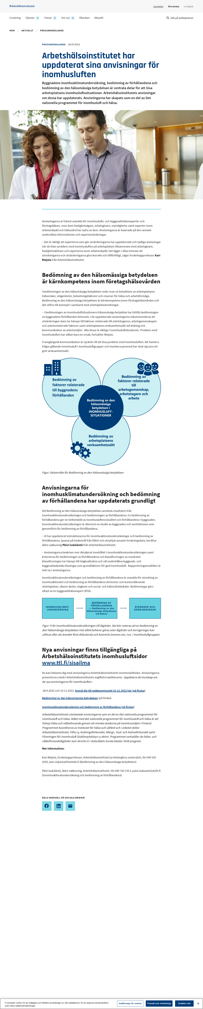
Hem (12, 30)
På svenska (173, 6)
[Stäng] (198, 1003)
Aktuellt (98, 17)
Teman (48, 17)
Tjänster (30, 17)
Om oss (65, 17)
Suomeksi (158, 6)
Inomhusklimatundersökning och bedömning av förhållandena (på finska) (88, 707)
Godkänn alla (184, 1003)
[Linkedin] (58, 806)
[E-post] (70, 806)
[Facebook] (47, 806)
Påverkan (84, 17)
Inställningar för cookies (130, 1003)
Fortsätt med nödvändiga (159, 1003)
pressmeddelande (52, 30)
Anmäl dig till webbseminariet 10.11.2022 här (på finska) (110, 690)
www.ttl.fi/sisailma (66, 662)
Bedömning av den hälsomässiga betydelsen (70, 698)
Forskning (15, 17)
